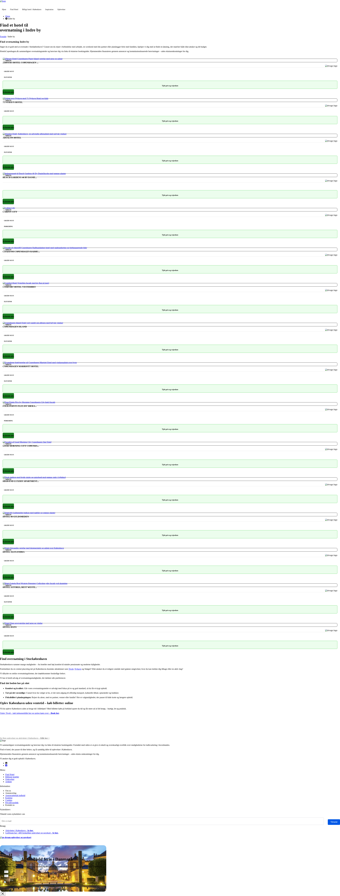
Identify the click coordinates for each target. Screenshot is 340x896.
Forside (3, 36)
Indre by (8, 60)
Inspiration (49, 9)
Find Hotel (14, 9)
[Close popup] (2, 894)
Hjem (4, 9)
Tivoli (71, 669)
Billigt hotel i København (31, 9)
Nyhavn (78, 669)
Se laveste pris (8, 92)
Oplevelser (61, 9)
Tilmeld (333, 822)
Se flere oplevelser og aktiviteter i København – (25, 738)
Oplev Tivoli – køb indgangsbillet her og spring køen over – (29, 713)
